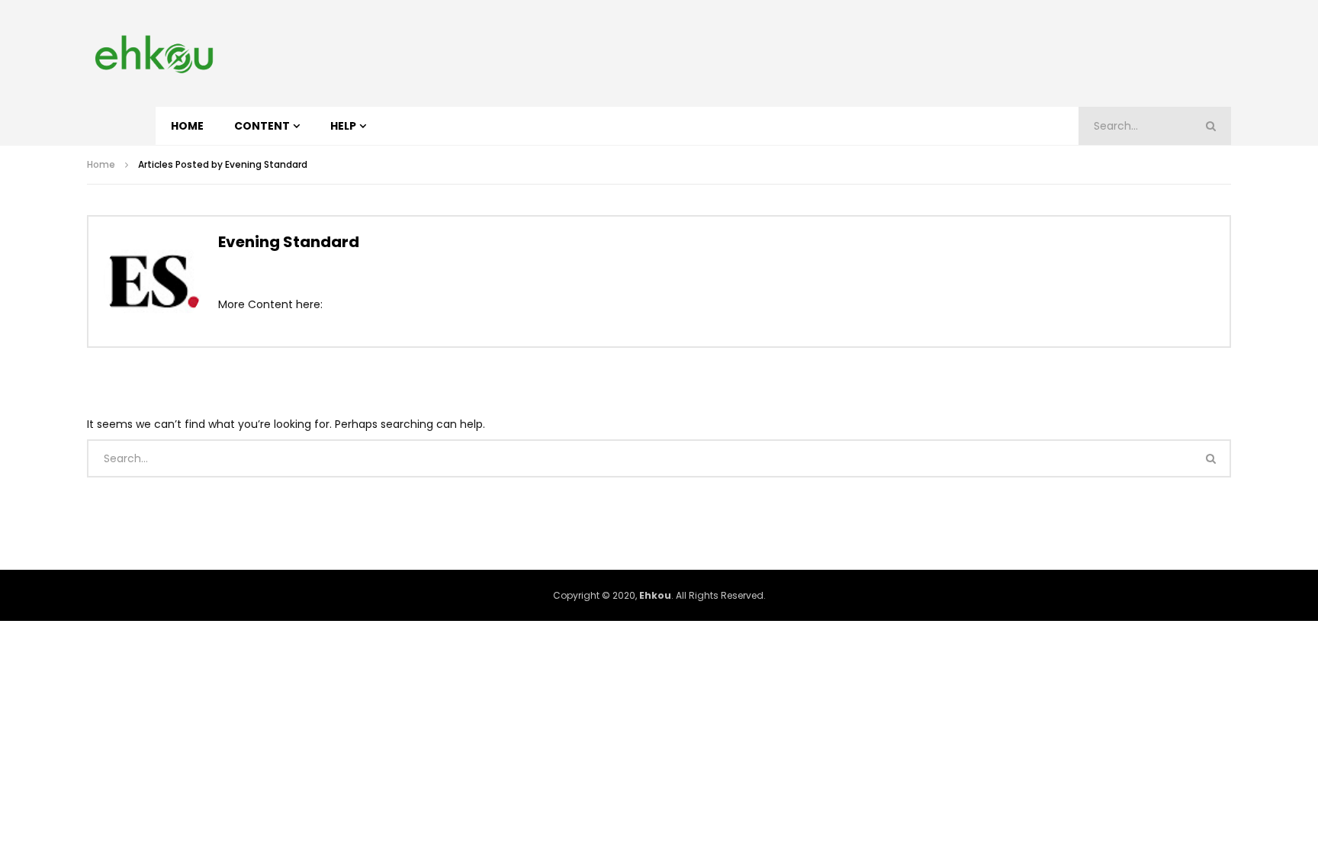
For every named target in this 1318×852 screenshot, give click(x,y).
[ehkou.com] (153, 53)
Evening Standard (288, 241)
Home (187, 125)
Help (343, 125)
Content (262, 125)
